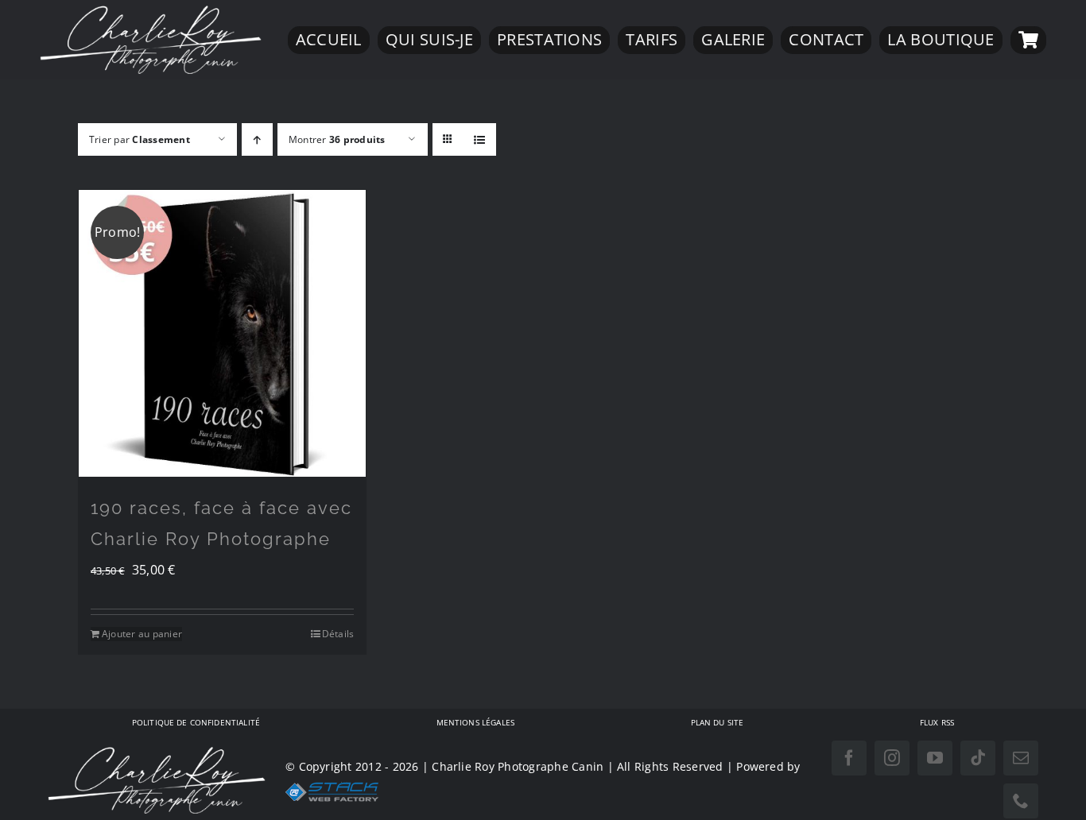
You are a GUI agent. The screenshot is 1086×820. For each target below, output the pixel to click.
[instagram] (892, 758)
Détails (338, 633)
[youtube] (934, 758)
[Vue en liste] (479, 139)
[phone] (1020, 800)
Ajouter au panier (142, 633)
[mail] (1020, 758)
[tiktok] (977, 758)
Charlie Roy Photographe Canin (517, 766)
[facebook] (849, 758)
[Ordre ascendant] (257, 139)
